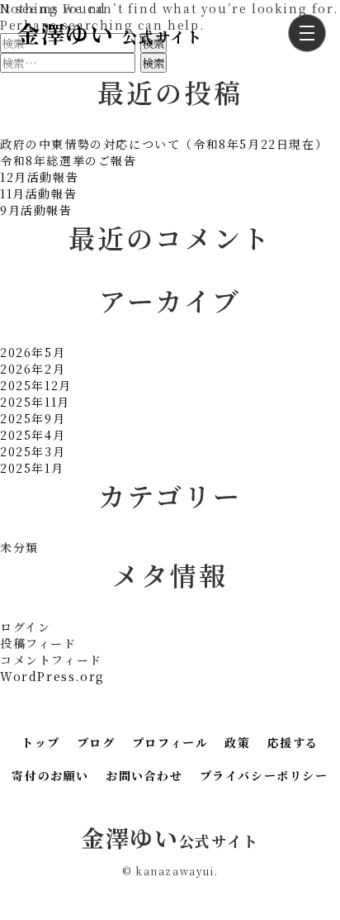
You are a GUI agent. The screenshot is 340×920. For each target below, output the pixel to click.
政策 (237, 742)
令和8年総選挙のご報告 (68, 160)
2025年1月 (32, 468)
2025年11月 (35, 401)
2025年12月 (36, 385)
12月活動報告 (39, 177)
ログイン (25, 626)
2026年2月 (32, 368)
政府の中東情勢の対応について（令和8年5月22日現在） (164, 144)
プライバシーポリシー (264, 775)
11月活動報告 (38, 193)
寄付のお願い (50, 775)
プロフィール (170, 742)
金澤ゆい (109, 33)
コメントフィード (51, 659)
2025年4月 (32, 435)
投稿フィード (38, 643)
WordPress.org (52, 676)
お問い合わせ (144, 775)
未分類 (19, 547)
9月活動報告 (36, 210)
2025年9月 (32, 418)
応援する (293, 742)
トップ (40, 742)
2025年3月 (32, 451)
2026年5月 (32, 352)
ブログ (96, 742)
